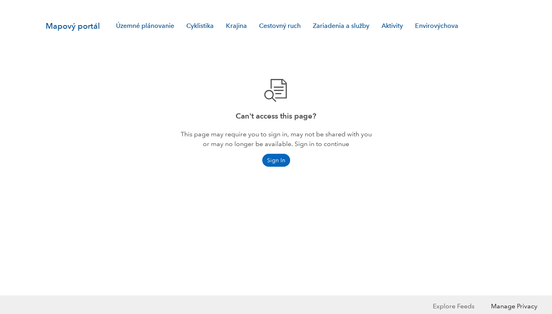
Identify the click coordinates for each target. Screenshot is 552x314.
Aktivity (392, 26)
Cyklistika (200, 26)
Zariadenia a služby (341, 26)
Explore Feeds (453, 306)
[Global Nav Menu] (50, 7)
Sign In (490, 7)
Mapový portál (73, 26)
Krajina (236, 26)
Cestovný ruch (280, 26)
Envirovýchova (436, 26)
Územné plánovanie (145, 26)
